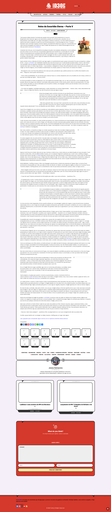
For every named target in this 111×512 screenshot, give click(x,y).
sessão (73, 354)
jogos (88, 352)
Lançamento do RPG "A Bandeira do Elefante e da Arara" (76, 405)
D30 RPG (19, 499)
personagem (61, 354)
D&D (48, 352)
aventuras (24, 352)
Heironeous (69, 238)
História (83, 352)
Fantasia (70, 352)
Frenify (52, 508)
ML (35, 406)
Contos (48, 30)
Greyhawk (76, 352)
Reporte (68, 354)
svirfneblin (31, 62)
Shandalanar (37, 46)
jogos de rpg (34, 354)
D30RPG (52, 352)
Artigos (73, 412)
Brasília (39, 352)
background (32, 352)
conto (44, 352)
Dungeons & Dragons (61, 352)
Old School (48, 354)
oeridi (21, 126)
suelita (39, 155)
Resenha (32, 411)
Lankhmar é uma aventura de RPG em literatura (35, 405)
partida (54, 354)
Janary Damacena (61, 30)
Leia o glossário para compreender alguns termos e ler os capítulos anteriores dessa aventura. (44, 318)
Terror (79, 354)
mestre (41, 354)
